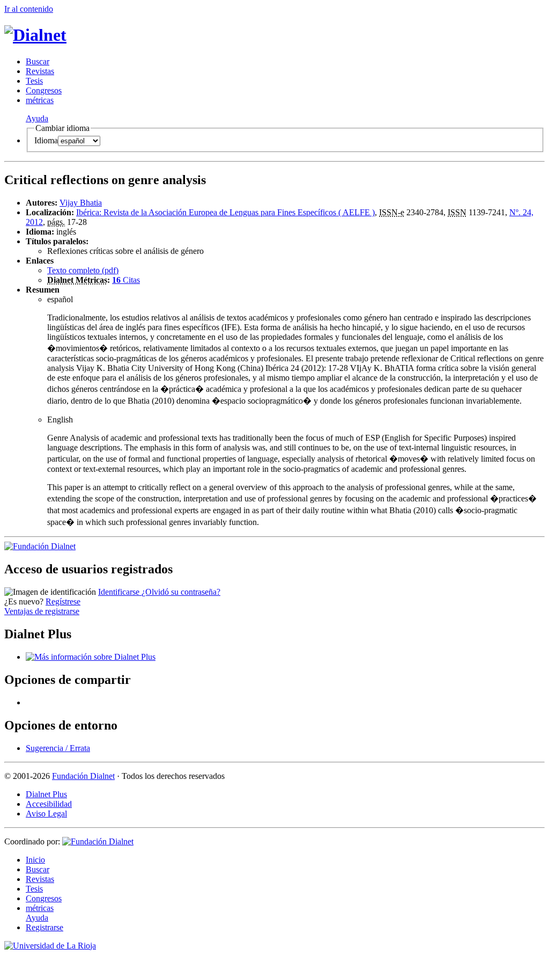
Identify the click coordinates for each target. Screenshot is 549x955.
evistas (40, 71)
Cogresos (44, 90)
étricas (40, 100)
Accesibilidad (49, 803)
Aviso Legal (46, 813)
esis (34, 80)
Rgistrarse (44, 927)
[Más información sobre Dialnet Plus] (90, 656)
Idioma (46, 140)
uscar (37, 61)
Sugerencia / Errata (58, 748)
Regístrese (63, 601)
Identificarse (120, 591)
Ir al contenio (28, 8)
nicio (35, 859)
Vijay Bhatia (81, 202)
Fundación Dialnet (83, 776)
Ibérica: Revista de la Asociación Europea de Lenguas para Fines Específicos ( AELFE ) (225, 212)
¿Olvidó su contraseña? (181, 591)
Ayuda (37, 118)
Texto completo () (82, 270)
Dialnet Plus (46, 794)
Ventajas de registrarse (41, 611)
